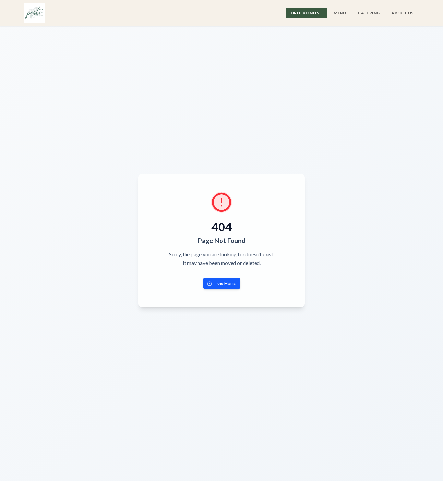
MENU (340, 12)
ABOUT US (402, 12)
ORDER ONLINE (306, 12)
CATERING (369, 12)
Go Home (226, 283)
